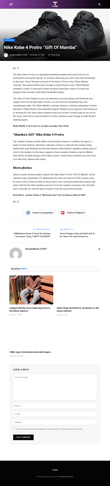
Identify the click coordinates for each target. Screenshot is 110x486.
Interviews (9, 40)
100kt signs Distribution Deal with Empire (30, 352)
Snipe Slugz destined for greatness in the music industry (78, 309)
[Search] (99, 4)
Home (55, 470)
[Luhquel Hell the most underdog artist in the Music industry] (31, 289)
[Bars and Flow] (55, 4)
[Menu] (11, 4)
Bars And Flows (67, 477)
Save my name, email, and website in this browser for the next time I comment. (49, 429)
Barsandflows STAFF (20, 55)
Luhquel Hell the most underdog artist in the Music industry (29, 309)
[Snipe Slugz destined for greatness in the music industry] (79, 289)
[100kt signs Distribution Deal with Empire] (31, 334)
